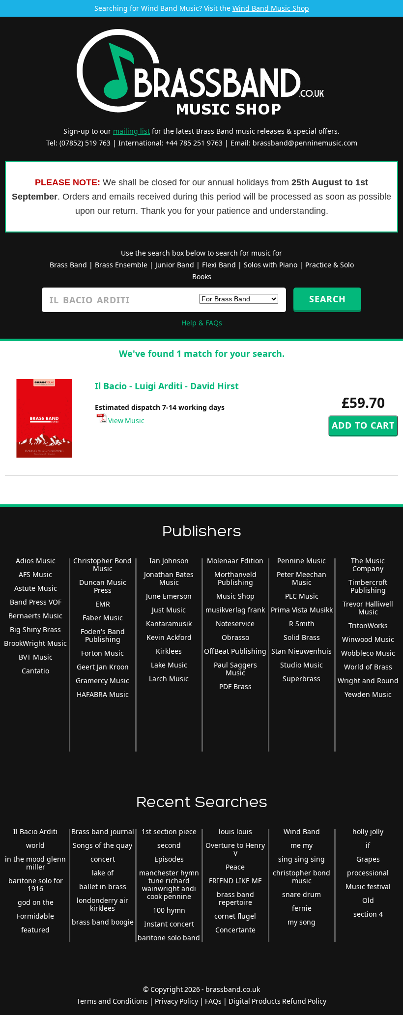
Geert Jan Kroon (103, 666)
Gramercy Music (102, 680)
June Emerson (169, 596)
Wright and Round (368, 680)
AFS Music (35, 574)
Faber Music (103, 617)
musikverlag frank (235, 609)
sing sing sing (301, 859)
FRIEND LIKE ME (235, 880)
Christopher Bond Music (102, 564)
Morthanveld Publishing (235, 578)
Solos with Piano (270, 264)
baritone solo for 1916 (35, 884)
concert (102, 859)
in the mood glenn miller (35, 862)
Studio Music (301, 664)
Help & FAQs (201, 322)
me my (301, 845)
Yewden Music (368, 694)
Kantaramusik (169, 623)
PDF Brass (235, 686)
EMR (102, 604)
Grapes (368, 859)
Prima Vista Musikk (302, 609)
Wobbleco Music (368, 653)
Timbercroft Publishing (367, 586)
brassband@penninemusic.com (305, 142)
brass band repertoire (235, 898)
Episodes (169, 859)
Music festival (368, 886)
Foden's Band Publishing (103, 635)
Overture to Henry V (235, 849)
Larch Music (169, 678)
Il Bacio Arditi (35, 831)
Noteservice (235, 623)
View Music (125, 420)
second (169, 845)
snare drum (301, 894)
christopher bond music (301, 876)
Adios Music (36, 560)
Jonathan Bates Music (169, 578)
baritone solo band (169, 937)
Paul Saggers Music (235, 668)
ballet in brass (102, 886)
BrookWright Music (35, 643)
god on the (36, 902)
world (35, 845)
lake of (103, 872)
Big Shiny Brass (35, 629)
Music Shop (235, 596)
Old (368, 900)
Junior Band (174, 264)
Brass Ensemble (121, 264)
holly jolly (367, 831)
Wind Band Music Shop (270, 8)
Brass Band (68, 264)
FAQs (213, 1001)
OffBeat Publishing (235, 651)
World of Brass (368, 666)
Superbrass (301, 678)
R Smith (302, 623)
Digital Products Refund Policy (277, 1001)
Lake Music (169, 664)
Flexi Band (219, 264)
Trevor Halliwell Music (368, 607)
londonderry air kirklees (102, 904)
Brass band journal (102, 831)
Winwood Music (368, 639)
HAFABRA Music (103, 694)
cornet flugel (235, 916)
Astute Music (35, 588)
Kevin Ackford (169, 637)
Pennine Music (301, 560)
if (368, 845)
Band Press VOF (35, 602)
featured (35, 929)
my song (302, 922)
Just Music (169, 609)
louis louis (235, 831)
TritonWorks (368, 625)
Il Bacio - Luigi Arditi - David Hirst (167, 386)
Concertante (235, 929)
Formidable (35, 916)
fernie (302, 908)
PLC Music (301, 596)
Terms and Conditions (112, 1001)
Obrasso (235, 637)
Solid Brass (302, 637)
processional (368, 872)
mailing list (131, 131)
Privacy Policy (176, 1001)
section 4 (368, 914)
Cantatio (35, 670)
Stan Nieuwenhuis (301, 651)
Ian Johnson (169, 560)
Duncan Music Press (102, 586)
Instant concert (169, 923)
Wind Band (302, 831)
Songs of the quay (102, 845)
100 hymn (169, 910)
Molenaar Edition (235, 560)
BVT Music (36, 657)
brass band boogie (103, 922)
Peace (235, 866)
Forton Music (102, 653)
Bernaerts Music (35, 615)
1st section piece (169, 831)
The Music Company (368, 564)
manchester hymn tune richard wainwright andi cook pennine (169, 884)
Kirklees (169, 651)
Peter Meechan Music (301, 578)
